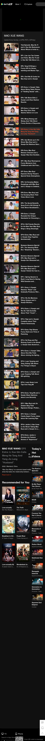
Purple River (21, 536)
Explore (29, 4)
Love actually (7, 507)
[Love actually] (8, 496)
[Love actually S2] (8, 553)
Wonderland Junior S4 (25, 564)
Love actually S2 (8, 564)
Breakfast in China (8, 536)
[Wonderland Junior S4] (23, 553)
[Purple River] (23, 524)
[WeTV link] (7, 4)
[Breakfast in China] (8, 524)
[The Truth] (23, 496)
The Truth (20, 507)
